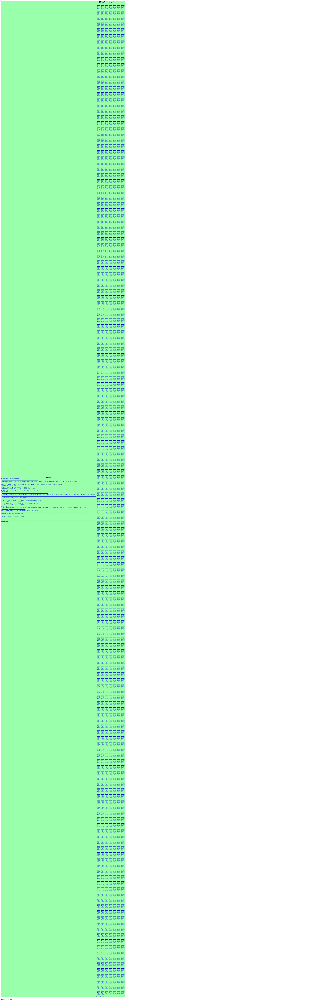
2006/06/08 (110, 35)
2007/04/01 (122, 86)
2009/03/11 (106, 209)
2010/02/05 (114, 266)
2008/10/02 (110, 181)
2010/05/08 (118, 281)
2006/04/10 (98, 25)
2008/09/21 (122, 179)
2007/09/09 (122, 113)
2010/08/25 (106, 301)
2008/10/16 (110, 183)
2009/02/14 (118, 204)
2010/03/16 (102, 273)
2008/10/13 (98, 183)
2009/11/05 (110, 250)
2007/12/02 (122, 128)
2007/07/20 (114, 105)
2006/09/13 (106, 52)
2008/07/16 (106, 168)
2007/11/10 (118, 124)
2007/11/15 (110, 125)
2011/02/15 (102, 331)
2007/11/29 (110, 128)
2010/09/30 (110, 307)
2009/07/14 (102, 231)
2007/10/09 (102, 119)
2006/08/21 (98, 48)
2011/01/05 (106, 324)
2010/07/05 (98, 292)
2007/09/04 (102, 113)
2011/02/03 (110, 328)
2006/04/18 (102, 26)
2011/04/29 (114, 343)
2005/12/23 (114, 6)
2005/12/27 (102, 7)
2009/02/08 (122, 203)
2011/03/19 (118, 336)
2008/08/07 (110, 171)
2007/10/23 (102, 122)
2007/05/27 (122, 95)
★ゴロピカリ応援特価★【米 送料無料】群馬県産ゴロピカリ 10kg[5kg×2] (16, 501)
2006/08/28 (98, 49)
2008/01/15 (102, 136)
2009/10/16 (114, 246)
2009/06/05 (114, 223)
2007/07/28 (118, 106)
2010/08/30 (98, 302)
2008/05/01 (110, 154)
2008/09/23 (102, 180)
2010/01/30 (118, 264)
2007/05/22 (102, 95)
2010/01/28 (110, 264)
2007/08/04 (118, 107)
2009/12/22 (102, 258)
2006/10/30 (98, 60)
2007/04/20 (114, 89)
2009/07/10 (114, 229)
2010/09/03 (114, 302)
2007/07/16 (98, 105)
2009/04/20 (98, 216)
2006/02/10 (114, 14)
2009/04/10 (114, 214)
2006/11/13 (98, 63)
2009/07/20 (98, 232)
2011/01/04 (102, 324)
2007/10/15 (98, 121)
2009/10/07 (106, 245)
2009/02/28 (118, 206)
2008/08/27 (106, 175)
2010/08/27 (114, 301)
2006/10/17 (102, 58)
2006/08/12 (118, 46)
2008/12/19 (114, 194)
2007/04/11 (106, 88)
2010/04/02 (114, 275)
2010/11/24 (106, 316)
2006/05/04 (110, 29)
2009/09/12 (118, 240)
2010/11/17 (106, 315)
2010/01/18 (98, 263)
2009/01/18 (122, 199)
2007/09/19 (106, 116)
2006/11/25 (118, 64)
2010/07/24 (118, 295)
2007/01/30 (102, 76)
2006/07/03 (98, 40)
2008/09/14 (122, 177)
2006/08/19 (118, 47)
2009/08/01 (118, 233)
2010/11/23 (102, 316)
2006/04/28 (114, 28)
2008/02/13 (106, 141)
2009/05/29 (114, 222)
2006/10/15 (122, 57)
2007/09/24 (98, 117)
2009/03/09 (98, 209)
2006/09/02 (118, 49)
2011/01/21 (114, 326)
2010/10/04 (98, 308)
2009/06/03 (106, 223)
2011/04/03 (122, 338)
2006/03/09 (110, 19)
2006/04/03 (98, 24)
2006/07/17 (98, 42)
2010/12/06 (98, 319)
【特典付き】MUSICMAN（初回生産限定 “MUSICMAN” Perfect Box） (14, 497)
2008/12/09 (102, 193)
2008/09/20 (118, 179)
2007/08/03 (114, 107)
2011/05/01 (122, 343)
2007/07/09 (98, 104)
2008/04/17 (110, 152)
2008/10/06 (98, 182)
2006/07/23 (122, 42)
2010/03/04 (110, 270)
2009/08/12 (106, 235)
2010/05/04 (102, 281)
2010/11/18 (110, 315)
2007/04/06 (114, 87)
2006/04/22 (118, 26)
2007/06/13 (106, 99)
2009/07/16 (110, 231)
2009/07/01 (106, 228)
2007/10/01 (98, 118)
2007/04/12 (110, 88)
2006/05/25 (110, 32)
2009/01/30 (114, 202)
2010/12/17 (114, 320)
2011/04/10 (122, 339)
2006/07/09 (122, 40)
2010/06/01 (102, 286)
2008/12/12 (114, 193)
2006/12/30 (118, 70)
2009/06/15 (98, 226)
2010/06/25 (114, 290)
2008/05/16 (114, 157)
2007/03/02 (114, 81)
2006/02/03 (114, 13)
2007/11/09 (114, 124)
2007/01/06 (118, 71)
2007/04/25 (106, 90)
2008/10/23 (110, 185)
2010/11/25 (110, 316)
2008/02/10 (122, 140)
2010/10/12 (102, 309)
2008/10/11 (118, 182)
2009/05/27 (106, 222)
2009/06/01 (98, 223)
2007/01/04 (110, 71)
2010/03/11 (110, 272)
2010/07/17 (118, 293)
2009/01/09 (114, 198)
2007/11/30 (114, 128)
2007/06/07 (110, 98)
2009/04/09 (110, 214)
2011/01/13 (110, 325)
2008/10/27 (98, 186)
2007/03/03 (118, 81)
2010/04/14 (106, 278)
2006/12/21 (110, 69)
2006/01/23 (98, 12)
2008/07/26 (118, 169)
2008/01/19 (118, 136)
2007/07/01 (122, 101)
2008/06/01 (122, 159)
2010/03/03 (106, 270)
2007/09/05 (106, 113)
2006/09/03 (122, 49)
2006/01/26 (110, 12)
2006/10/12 (110, 57)
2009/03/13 (114, 209)
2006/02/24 (114, 17)
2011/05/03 (102, 344)
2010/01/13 (106, 262)
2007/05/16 (106, 94)
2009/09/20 (122, 241)
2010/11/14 (122, 314)
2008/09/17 (106, 179)
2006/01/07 (118, 8)
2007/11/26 (98, 128)
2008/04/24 (110, 153)
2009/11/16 (98, 252)
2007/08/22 (106, 111)
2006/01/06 (114, 8)
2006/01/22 (122, 11)
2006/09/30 (118, 54)
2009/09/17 (110, 241)
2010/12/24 (114, 321)
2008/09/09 (102, 177)
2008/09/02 (102, 176)
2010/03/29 (98, 275)
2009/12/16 (106, 257)
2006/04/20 (110, 26)
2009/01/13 (102, 199)
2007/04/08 (122, 87)
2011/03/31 (110, 338)
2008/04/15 (102, 152)
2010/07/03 (118, 291)
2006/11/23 (110, 64)
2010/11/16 (102, 315)
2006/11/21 (102, 64)
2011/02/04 (114, 328)
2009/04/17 (114, 215)
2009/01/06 (102, 198)
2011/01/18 (102, 326)
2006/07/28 (114, 43)
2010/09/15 (106, 304)
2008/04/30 (106, 154)
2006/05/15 (98, 31)
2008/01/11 (114, 135)
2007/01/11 (110, 72)
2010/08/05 (110, 297)
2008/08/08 (114, 171)
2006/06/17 (118, 36)
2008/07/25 (114, 169)
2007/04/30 (98, 92)
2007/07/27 (114, 106)
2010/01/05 (102, 261)
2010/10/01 (114, 307)
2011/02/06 (122, 328)
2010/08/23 (98, 301)
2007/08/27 (98, 112)
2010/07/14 (106, 293)
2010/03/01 (98, 270)
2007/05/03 (110, 92)
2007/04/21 (118, 89)
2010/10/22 (114, 310)
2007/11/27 (102, 128)
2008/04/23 (106, 153)
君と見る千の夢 (5, 491)
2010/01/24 (122, 263)
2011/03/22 (102, 337)
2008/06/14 (118, 162)
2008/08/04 (98, 171)
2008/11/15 (118, 188)
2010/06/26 (118, 290)
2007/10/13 (118, 119)
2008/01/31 (110, 139)
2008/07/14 (98, 168)
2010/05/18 (102, 284)
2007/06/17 (122, 99)
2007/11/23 (114, 127)
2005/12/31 (118, 7)
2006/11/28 (102, 65)
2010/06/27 (122, 290)
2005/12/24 (118, 6)
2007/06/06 (106, 98)
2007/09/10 (98, 115)
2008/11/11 (102, 188)
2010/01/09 (118, 261)
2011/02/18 (114, 331)
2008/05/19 (98, 158)
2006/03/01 (106, 18)
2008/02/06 (106, 140)
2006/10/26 (110, 59)
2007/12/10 (98, 130)
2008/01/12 (118, 135)
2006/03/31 (114, 23)
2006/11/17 (114, 63)
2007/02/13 (102, 78)
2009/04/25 (118, 216)
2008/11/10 (98, 188)
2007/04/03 (102, 87)
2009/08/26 (106, 238)
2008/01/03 (110, 134)
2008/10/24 (114, 185)
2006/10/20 (114, 58)
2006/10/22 (122, 58)
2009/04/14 (102, 215)
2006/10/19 (110, 58)
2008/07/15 (102, 168)
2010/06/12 (118, 287)
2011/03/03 (110, 333)
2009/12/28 (98, 260)
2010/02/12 (114, 267)
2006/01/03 (102, 8)
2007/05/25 (114, 95)
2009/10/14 (106, 246)
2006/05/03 (106, 29)
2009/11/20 (114, 252)
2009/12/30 (106, 260)
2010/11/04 (110, 313)
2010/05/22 (118, 284)
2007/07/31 (102, 107)
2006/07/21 (114, 42)
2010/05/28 (114, 285)
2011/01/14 (114, 325)
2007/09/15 (118, 115)
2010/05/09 (122, 281)
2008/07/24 (110, 169)
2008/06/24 (102, 164)
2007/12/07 (114, 129)
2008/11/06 (110, 187)
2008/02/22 (114, 142)
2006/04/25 (102, 28)
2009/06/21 (122, 226)
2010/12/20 (98, 321)
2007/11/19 (98, 127)
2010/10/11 (98, 309)
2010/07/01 (110, 291)
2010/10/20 (106, 310)
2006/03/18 (118, 20)
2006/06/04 (122, 34)
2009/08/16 (122, 235)
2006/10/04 (106, 55)
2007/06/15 (114, 99)
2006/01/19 (110, 11)
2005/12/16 (114, 5)
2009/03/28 (118, 211)
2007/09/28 (114, 117)
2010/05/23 (122, 284)
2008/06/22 (122, 163)
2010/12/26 (122, 321)
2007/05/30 (106, 96)
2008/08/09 (118, 171)
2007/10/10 (106, 119)
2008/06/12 (110, 162)
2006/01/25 (106, 12)
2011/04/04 (98, 339)
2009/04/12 (122, 214)
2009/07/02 (110, 228)
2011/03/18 (114, 336)
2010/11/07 (122, 313)
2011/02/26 (118, 332)
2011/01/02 (122, 322)
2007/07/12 (110, 104)
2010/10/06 (106, 308)
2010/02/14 (122, 267)
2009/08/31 (98, 239)
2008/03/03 (98, 145)
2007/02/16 (114, 78)
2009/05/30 (118, 222)
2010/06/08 (102, 287)
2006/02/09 (110, 14)
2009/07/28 (102, 233)
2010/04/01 (110, 275)
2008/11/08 (118, 187)
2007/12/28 (114, 133)
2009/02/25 (106, 206)
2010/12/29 (106, 322)
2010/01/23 (118, 263)
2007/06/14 (110, 99)
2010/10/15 (114, 309)
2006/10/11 (106, 57)
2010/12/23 (110, 321)
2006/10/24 (102, 59)
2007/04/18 (106, 89)
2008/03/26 (106, 148)
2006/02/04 (118, 13)
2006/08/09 (106, 46)
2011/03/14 (98, 336)
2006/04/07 (114, 24)
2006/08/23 (106, 48)
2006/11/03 (114, 60)
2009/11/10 (102, 251)
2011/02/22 (102, 332)
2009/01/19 (98, 200)
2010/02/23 (102, 269)
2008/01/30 (106, 139)
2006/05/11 (110, 30)
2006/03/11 (118, 19)
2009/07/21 (102, 232)
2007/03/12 (98, 83)
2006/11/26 (122, 64)
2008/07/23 (106, 169)
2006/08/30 (106, 49)
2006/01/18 (106, 11)
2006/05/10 (106, 30)
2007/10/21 (122, 121)
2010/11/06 (118, 313)
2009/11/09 (98, 251)
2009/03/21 (118, 210)
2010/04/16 (114, 278)
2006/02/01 (106, 13)
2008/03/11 (102, 146)
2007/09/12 (106, 115)
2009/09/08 (102, 240)
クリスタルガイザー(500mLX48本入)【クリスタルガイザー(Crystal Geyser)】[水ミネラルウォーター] (20, 510)
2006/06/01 (110, 34)
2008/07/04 (114, 165)
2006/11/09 (110, 61)
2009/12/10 (110, 256)
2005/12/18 (122, 5)
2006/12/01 (114, 65)
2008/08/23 (118, 174)
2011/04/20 (106, 342)
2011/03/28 (98, 338)
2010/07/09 (114, 292)
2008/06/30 (98, 165)
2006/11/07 (102, 61)
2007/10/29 (98, 123)
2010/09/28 (102, 307)
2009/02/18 (106, 205)
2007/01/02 (102, 71)
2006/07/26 (106, 43)
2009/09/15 (102, 241)
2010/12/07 (102, 319)
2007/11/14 (106, 125)
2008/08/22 (114, 174)
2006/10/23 (98, 59)
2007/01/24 (106, 75)
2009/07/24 (114, 232)
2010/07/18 (122, 293)
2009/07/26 (122, 232)
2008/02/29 (114, 144)
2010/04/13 (102, 278)
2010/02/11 (110, 267)
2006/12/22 (114, 69)
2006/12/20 (106, 69)
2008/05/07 (106, 156)
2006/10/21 (118, 58)
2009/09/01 (102, 239)
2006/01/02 (98, 8)
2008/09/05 (114, 176)
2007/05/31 (110, 96)
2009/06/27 (118, 227)
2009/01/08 (110, 198)
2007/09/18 (102, 116)
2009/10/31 (118, 249)
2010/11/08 (98, 314)
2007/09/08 (118, 113)
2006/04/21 (114, 26)
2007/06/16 (118, 99)
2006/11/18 (118, 63)
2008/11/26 (106, 191)
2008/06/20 (114, 163)
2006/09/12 (102, 52)
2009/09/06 (122, 239)
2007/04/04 (106, 87)
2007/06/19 (102, 100)
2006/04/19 (106, 26)
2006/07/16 (122, 41)
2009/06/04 (110, 223)
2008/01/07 (98, 135)
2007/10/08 (98, 119)
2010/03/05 (114, 270)
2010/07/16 (114, 293)
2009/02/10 (102, 204)
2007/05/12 (118, 93)
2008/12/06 (118, 192)
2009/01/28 (106, 202)
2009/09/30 (106, 244)
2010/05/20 (110, 284)
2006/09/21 (110, 53)
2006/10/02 (98, 55)
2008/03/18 (102, 147)
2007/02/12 (98, 78)
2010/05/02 (122, 280)
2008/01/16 (106, 136)
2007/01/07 (122, 71)
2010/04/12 (98, 278)
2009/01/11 (122, 198)
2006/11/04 (118, 60)
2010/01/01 (114, 260)
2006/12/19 (102, 69)
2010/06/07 (98, 287)
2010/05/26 (106, 285)
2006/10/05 (110, 55)
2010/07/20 (102, 295)
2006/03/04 (118, 18)
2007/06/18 (98, 100)
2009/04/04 (118, 212)
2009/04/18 (118, 215)
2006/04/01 (118, 23)
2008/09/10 (106, 177)
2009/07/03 (114, 228)
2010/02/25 (110, 269)
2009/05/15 (114, 220)
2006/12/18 (98, 69)
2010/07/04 (122, 291)
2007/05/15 (102, 94)
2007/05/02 (106, 92)
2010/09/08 (106, 303)
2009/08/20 (110, 237)
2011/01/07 (114, 324)
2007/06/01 (114, 96)
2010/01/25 (98, 264)
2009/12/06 (122, 255)
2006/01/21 (118, 11)
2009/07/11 (118, 229)
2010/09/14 (102, 304)
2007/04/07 (118, 87)
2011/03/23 (106, 337)
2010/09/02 (110, 302)
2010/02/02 (102, 266)
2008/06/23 (98, 164)
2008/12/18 (110, 194)
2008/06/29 (122, 164)
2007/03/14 (106, 83)
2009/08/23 (122, 237)
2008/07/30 (106, 170)
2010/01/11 (98, 262)
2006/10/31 (102, 60)
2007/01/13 (118, 72)
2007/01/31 (106, 76)
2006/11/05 (122, 60)
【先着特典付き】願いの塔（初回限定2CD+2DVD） (11, 478)
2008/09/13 (118, 177)
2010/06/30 (106, 291)
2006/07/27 (110, 43)
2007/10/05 (114, 118)
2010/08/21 (118, 299)
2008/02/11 (98, 141)
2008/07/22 (102, 169)
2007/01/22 (98, 75)
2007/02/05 (98, 77)
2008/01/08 (102, 135)
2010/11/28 (122, 316)
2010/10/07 (110, 308)
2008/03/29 (118, 148)
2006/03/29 (106, 23)
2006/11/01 (106, 60)
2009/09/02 (106, 239)
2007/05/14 (98, 94)
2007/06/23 (118, 100)
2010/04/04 (122, 275)
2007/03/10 (118, 82)
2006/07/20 (110, 42)
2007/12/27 (110, 133)
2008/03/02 (122, 144)
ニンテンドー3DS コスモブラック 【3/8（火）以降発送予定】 (13, 504)
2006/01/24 (102, 12)
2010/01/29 (114, 264)
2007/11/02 (114, 123)
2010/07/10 (118, 292)
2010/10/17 (122, 309)
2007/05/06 (122, 92)
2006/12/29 (114, 70)
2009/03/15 (122, 209)
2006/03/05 (122, 18)
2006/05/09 (102, 30)
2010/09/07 (102, 303)
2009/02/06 (114, 203)
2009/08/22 (118, 237)
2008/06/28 (118, 164)
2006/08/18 (114, 47)
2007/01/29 (98, 76)
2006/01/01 (122, 7)
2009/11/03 (102, 250)
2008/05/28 (106, 159)
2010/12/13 (98, 320)
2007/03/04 (122, 81)
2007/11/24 (118, 127)
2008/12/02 (102, 192)
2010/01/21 (110, 263)
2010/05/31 (98, 286)
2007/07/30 (98, 107)
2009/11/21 (118, 252)
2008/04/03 (110, 150)
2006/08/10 (110, 46)
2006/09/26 (102, 54)
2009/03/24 (102, 211)
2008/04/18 (114, 152)
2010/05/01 (118, 280)
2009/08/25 (102, 238)
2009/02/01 (122, 202)
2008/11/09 (122, 187)
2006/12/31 (122, 70)
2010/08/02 (98, 297)
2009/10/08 (110, 245)
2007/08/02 (110, 107)
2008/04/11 (114, 151)
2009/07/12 (122, 229)
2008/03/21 (114, 147)
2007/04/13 (114, 88)
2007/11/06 (102, 124)
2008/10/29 (106, 186)
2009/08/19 (106, 237)
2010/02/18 (110, 268)
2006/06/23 (114, 37)
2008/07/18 (114, 168)
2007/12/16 (122, 130)
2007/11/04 (122, 123)
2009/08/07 (114, 234)
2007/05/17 (110, 94)
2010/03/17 (106, 273)
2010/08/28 (118, 301)
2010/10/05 (102, 308)
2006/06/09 (114, 35)
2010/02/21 (122, 268)
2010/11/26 (114, 316)
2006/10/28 (118, 59)
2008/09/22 (98, 180)
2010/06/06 (122, 286)
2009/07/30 (110, 233)
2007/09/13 (110, 115)
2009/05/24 (122, 221)
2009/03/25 (106, 211)
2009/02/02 (98, 203)
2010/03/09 (102, 272)
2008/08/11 (98, 173)
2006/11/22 (106, 64)
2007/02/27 (102, 81)
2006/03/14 (102, 20)
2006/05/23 (102, 32)
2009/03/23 (98, 211)
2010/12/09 (110, 319)
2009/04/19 (122, 215)
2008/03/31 (98, 150)
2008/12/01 (98, 192)
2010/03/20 (118, 273)
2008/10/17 (114, 183)
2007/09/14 (114, 115)
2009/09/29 (102, 244)
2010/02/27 (118, 269)
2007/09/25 (102, 117)
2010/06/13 (122, 287)
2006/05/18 (110, 31)
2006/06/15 (110, 36)
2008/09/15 (98, 179)
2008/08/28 (110, 175)
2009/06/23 (102, 227)
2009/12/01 (102, 255)
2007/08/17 (114, 110)
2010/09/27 (98, 307)
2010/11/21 (122, 315)
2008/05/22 (110, 158)
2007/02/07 (106, 77)
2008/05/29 (110, 159)
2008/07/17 (110, 168)
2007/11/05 (98, 124)
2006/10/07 (118, 55)
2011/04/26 (102, 343)
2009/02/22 (122, 205)
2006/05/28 (122, 32)
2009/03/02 (98, 208)
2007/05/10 (110, 93)
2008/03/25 (102, 148)
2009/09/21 (98, 243)
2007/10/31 (106, 123)
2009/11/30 (98, 255)
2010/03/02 (102, 270)
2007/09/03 (98, 113)
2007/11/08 (110, 124)
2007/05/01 (102, 92)
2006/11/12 (122, 61)
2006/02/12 (122, 14)
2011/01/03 (98, 324)
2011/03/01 (102, 333)
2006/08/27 (122, 48)
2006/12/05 (102, 66)
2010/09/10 (114, 303)
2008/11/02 (122, 186)
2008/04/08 (102, 151)
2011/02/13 (122, 330)
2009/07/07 (102, 229)
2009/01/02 (114, 197)
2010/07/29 (110, 296)
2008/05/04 (122, 154)
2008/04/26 (118, 153)
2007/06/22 (114, 100)
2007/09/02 (122, 112)
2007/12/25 (102, 133)
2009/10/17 (118, 246)
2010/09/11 (118, 303)
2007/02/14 (106, 78)
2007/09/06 (110, 113)
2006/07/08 (118, 40)
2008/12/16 (102, 194)
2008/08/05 (102, 171)
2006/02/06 (98, 14)
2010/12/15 (106, 320)
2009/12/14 (98, 257)
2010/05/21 (114, 284)
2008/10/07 (102, 182)
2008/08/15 (114, 173)
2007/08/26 (122, 111)
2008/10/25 (118, 185)
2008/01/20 (122, 136)
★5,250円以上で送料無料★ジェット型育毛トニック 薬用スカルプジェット (15, 516)
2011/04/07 (110, 339)
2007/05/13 (122, 93)
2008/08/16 (118, 173)
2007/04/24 (102, 90)
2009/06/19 (114, 226)
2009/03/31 (102, 212)
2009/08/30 (122, 238)
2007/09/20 (110, 116)
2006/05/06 (118, 29)
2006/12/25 (98, 70)
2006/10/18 (106, 58)
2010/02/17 (106, 268)
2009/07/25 (118, 232)
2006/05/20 (118, 31)
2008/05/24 (118, 158)
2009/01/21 (106, 200)
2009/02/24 (102, 206)
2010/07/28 (106, 296)
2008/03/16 (122, 146)
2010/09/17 (114, 304)
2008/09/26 (114, 180)
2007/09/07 (114, 113)
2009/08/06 (110, 234)
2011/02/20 (122, 331)
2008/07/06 (122, 165)
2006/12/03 (122, 65)
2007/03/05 (98, 82)
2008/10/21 (102, 185)
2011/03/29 (102, 338)
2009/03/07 (118, 208)
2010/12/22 (106, 321)
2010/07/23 (114, 295)
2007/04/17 (102, 89)
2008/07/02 (106, 165)
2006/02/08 (106, 14)
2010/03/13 (118, 272)
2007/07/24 (102, 106)
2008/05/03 (118, 154)
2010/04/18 (122, 278)
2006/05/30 (102, 34)
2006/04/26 (106, 28)
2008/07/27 (122, 169)
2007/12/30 (122, 133)
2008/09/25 (110, 180)
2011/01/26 (106, 327)
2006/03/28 (102, 23)
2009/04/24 (114, 216)
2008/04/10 (110, 151)
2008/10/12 (122, 182)
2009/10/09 (114, 245)
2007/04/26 (110, 90)
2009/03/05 (110, 208)
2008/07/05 (118, 165)
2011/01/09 (122, 324)
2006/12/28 (110, 70)
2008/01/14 (98, 136)
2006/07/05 (106, 40)
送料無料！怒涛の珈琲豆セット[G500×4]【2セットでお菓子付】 (13, 482)
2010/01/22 (114, 263)
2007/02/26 (98, 81)
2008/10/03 (114, 181)
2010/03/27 (118, 274)
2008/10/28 (102, 186)
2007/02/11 (122, 77)
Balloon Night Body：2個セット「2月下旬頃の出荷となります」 (13, 509)
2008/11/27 (110, 191)
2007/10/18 (110, 121)
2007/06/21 (110, 100)
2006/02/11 (118, 14)
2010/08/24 (102, 301)
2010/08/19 (110, 299)
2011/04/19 (102, 342)
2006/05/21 (122, 31)
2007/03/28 (106, 86)
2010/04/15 (110, 278)
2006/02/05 (122, 13)
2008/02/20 (106, 142)
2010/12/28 (102, 322)
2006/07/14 (114, 41)
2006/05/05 (114, 29)
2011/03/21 (98, 337)
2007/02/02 (114, 76)
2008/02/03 (122, 139)
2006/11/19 (122, 63)
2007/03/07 (106, 82)
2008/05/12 (98, 157)
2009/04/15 (106, 215)
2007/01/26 (114, 75)
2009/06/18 (110, 226)
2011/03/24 (110, 337)
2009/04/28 (102, 217)
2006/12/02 (118, 65)
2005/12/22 (110, 6)
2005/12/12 (98, 5)
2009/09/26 (118, 243)
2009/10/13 (102, 246)
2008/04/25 (114, 153)
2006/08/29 (102, 49)
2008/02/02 (118, 139)
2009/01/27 (102, 202)
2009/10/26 (98, 249)
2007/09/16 (122, 115)
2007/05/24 (110, 95)
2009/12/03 (110, 255)
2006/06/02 (114, 34)
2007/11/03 (118, 123)
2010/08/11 (106, 298)
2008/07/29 (102, 170)
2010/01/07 (110, 261)
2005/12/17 (118, 5)
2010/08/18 (106, 299)
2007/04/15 (122, 88)
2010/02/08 (98, 267)
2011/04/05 (102, 339)
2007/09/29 (118, 117)
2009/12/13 (122, 256)
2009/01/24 (118, 200)
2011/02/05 (118, 328)
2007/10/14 (122, 119)
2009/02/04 (106, 203)
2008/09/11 (110, 177)
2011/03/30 (106, 338)
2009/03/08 (122, 208)
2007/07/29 (122, 106)
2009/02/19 (110, 205)
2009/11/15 (122, 251)
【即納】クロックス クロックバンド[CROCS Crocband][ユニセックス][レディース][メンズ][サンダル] (20, 490)
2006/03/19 (122, 20)
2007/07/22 (122, 105)
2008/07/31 (110, 170)
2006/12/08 (114, 66)
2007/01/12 (114, 72)
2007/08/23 (110, 111)
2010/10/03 (122, 307)
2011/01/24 (98, 327)
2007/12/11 (102, 130)
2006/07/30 (122, 43)
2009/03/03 (102, 208)
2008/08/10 (122, 171)
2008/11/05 (106, 187)
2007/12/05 (106, 129)
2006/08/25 (114, 48)
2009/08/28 (114, 238)
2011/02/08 (102, 330)
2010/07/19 (98, 295)
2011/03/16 (106, 336)
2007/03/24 (118, 84)
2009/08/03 (98, 234)
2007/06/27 (106, 101)
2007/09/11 (102, 115)
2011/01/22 (118, 326)
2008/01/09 (106, 135)
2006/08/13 (122, 46)
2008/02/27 (106, 144)
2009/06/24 (106, 227)
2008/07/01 (102, 165)
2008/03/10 (98, 146)
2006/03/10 (114, 19)
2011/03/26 (118, 337)
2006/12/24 (122, 69)
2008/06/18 (106, 163)
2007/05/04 (114, 92)
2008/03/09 (122, 145)
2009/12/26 (118, 258)
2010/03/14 (122, 272)
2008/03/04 (102, 145)
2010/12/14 (102, 320)
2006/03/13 (98, 20)
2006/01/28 (118, 12)
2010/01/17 (122, 262)
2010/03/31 (106, 275)
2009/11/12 (110, 251)
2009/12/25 (114, 258)
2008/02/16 (118, 141)
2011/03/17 (110, 336)
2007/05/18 (114, 94)
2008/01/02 (106, 134)
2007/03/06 (102, 82)
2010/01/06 (106, 261)
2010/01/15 (114, 262)
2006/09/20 (106, 53)
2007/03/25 (122, 84)
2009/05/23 (118, 221)
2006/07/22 (118, 42)
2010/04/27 (102, 280)
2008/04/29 (102, 154)
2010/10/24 (122, 310)
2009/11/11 (106, 251)
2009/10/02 (114, 244)
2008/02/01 (114, 139)
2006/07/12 (106, 41)
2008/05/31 (118, 159)
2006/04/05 (106, 24)
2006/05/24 (106, 32)
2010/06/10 (110, 287)
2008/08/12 (102, 173)
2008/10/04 (118, 181)
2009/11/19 (110, 252)
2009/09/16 (106, 241)
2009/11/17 (102, 252)
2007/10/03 (106, 118)
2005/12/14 (106, 5)
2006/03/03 (114, 18)
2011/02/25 (114, 332)
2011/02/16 (106, 331)
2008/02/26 (102, 144)
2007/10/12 (114, 119)
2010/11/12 (114, 314)
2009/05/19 (102, 221)
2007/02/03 (118, 76)
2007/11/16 (114, 125)
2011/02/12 (118, 330)
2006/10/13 (114, 57)
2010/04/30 (114, 280)
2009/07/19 (122, 231)
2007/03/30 (114, 86)
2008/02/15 (114, 141)
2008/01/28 (98, 139)
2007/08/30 (110, 112)
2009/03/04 (106, 208)
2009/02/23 (98, 206)
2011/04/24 (122, 342)
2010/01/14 (110, 262)
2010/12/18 (118, 320)
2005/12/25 (122, 6)
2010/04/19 (98, 279)
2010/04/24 (118, 279)
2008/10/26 (122, 185)
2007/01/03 (106, 71)
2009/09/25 (114, 243)
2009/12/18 (114, 257)
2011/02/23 (106, 332)
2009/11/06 (114, 250)
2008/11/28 (114, 191)
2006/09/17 (122, 52)
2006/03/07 (102, 19)
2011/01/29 (118, 327)
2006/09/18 (98, 53)
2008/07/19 (118, 168)
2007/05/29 (102, 96)
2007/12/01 (118, 128)
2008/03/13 (110, 146)
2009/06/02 (102, 223)
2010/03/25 (110, 274)
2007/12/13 (110, 130)
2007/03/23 (114, 84)
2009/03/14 (118, 209)
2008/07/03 (110, 165)
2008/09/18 (110, 179)
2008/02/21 (110, 142)
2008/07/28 (98, 170)
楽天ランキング (48, 477)
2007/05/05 (118, 92)
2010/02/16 (102, 268)
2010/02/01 (98, 266)
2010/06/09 (106, 287)
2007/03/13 (102, 83)
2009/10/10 (118, 245)
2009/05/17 (122, 220)
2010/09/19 (122, 304)
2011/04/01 (114, 338)
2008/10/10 (114, 182)
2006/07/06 (110, 40)
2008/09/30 (102, 181)
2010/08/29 (122, 301)
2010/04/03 (118, 275)
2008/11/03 (98, 187)
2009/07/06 (98, 229)
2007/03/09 (114, 82)
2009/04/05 (122, 212)
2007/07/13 (114, 104)
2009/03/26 (110, 211)
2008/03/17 (98, 147)
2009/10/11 (122, 245)
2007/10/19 (114, 121)
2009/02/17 (102, 205)
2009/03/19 (110, 210)
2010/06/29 (102, 291)
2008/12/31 (106, 197)
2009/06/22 (98, 227)
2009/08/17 (98, 237)
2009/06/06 (118, 223)
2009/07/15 (106, 231)
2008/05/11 (122, 156)
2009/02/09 (98, 204)
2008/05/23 (114, 158)
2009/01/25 (122, 200)
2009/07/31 (114, 233)
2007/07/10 (102, 104)
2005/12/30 (114, 7)
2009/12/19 (118, 257)
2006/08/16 (106, 47)
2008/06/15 (122, 162)
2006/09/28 (110, 54)
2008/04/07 (98, 151)
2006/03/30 (110, 23)
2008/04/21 (98, 153)
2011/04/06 (106, 339)
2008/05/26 (98, 159)
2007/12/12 (106, 130)
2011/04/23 (118, 342)
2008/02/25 (98, 144)
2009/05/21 (110, 221)
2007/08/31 (114, 112)
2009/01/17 (118, 199)
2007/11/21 (106, 127)
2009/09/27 (122, 243)
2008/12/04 (110, 192)
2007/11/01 (110, 123)
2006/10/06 (114, 55)
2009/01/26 (98, 202)
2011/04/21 (110, 342)
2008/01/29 (102, 139)
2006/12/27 (106, 70)
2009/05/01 (114, 217)
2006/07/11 (102, 41)
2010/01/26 (102, 264)
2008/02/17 (122, 141)
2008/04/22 (102, 153)
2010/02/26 (114, 269)
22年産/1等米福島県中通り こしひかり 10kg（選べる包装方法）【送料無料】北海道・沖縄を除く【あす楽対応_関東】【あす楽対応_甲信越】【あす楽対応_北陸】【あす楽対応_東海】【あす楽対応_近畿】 (40, 481)
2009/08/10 (98, 235)
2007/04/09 (98, 88)
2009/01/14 (106, 199)
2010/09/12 (122, 303)
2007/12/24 (98, 133)
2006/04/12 (106, 25)
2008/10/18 (118, 183)
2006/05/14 (122, 30)
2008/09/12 (114, 177)
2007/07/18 (106, 105)
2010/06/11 (114, 287)
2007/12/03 (98, 129)
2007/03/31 (118, 86)
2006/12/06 (106, 66)
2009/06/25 (110, 227)
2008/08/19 (102, 174)
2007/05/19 (118, 94)
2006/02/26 (122, 17)
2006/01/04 (106, 8)
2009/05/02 (118, 217)
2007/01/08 (98, 72)
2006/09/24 (122, 53)
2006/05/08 (98, 30)
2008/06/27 (114, 164)
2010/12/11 (118, 319)
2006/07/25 (102, 43)
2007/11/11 (122, 124)
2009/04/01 (106, 212)
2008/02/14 (110, 141)
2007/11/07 (106, 124)
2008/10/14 (102, 183)
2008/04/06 (122, 150)
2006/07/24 (98, 43)
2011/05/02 (98, 344)
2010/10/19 (102, 310)
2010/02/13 (118, 267)
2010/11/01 (98, 313)
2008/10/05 (122, 181)
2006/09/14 (110, 52)
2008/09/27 (118, 180)
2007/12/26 (106, 133)
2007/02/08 (110, 77)
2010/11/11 (110, 314)
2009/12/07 (98, 256)
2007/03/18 (122, 83)
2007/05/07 (98, 93)
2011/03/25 (114, 337)
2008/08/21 (110, 174)
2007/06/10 (122, 98)
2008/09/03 (106, 176)
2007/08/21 (102, 111)
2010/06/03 (110, 286)
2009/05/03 (122, 217)
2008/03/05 (106, 145)
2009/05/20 (106, 221)
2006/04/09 (122, 24)
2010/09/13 (98, 304)
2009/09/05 (118, 239)
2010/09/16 (110, 304)
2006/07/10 (98, 41)
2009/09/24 (110, 243)
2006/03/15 (106, 20)
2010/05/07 (114, 281)
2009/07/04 (118, 228)
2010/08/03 (102, 297)
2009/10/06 (102, 245)
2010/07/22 (110, 295)
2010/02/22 (98, 269)
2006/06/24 (118, 37)
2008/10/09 (110, 182)
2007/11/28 (106, 128)
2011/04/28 (110, 343)
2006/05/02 (102, 29)
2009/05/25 (98, 222)
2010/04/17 (118, 278)
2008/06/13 (114, 162)
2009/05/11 (98, 220)
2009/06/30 (102, 228)
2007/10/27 (118, 122)
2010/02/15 (98, 268)
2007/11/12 (98, 125)
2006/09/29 (114, 54)
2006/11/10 (114, 61)
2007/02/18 (122, 78)
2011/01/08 (118, 324)
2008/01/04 (114, 134)
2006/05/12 (114, 30)
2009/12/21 (98, 258)
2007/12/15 (118, 130)
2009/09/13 (122, 240)
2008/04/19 (118, 152)
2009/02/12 (110, 204)
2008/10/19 (122, 183)
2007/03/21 (106, 84)
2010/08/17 (102, 299)
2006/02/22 (106, 17)
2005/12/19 (98, 6)
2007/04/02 (98, 87)
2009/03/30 (98, 212)
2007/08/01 (106, 107)
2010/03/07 (122, 270)
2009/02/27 (114, 206)
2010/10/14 (110, 309)
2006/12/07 (110, 66)
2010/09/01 (106, 302)
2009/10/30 (114, 249)
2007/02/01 (110, 76)
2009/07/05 (122, 228)
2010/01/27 (106, 264)
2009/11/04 (106, 250)
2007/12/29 (118, 133)
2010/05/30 (122, 285)
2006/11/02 (110, 60)
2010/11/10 (106, 314)
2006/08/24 (110, 48)
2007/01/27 (118, 75)
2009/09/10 (110, 240)
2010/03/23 (102, 274)
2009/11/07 (118, 250)
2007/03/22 (110, 84)
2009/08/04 (102, 234)
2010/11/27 (118, 316)
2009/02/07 (118, 203)
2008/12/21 (122, 194)
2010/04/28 (106, 280)
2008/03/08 (118, 145)
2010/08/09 (98, 298)
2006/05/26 (114, 32)
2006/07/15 (118, 41)
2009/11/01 (122, 249)
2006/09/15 (114, 52)
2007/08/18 (118, 110)
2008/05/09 (114, 156)
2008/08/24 (122, 174)
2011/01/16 (122, 325)
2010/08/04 (106, 297)
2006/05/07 (122, 29)
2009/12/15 (102, 257)
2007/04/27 (114, 90)
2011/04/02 (118, 338)
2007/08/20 (98, 111)
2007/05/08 (102, 93)
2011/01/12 (106, 325)
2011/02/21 (98, 332)
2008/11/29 (118, 191)
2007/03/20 (102, 84)
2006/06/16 (114, 36)
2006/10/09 (98, 57)
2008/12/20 (118, 194)
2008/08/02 (118, 170)
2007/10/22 (98, 122)
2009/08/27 (110, 238)
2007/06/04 (98, 98)
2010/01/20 (106, 263)
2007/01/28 (122, 75)
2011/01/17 (98, 326)
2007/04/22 (122, 89)
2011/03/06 (122, 333)
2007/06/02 (118, 96)
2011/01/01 (118, 322)
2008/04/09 (106, 151)
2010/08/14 (118, 298)
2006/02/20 (98, 17)
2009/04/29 (106, 217)
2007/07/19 (110, 105)
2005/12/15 (110, 5)
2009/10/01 (110, 244)
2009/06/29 (98, 228)
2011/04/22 (114, 342)
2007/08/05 (122, 107)
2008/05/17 (118, 157)
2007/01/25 (110, 75)
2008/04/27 (122, 153)
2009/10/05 (98, 245)
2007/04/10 (102, 88)
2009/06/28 (122, 227)
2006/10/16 (98, 58)
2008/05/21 (106, 158)
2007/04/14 (118, 88)
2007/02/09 (114, 77)
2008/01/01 (102, 134)
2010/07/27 (102, 296)
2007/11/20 (102, 127)
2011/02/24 (110, 332)
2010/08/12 (110, 298)
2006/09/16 (118, 52)
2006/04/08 (118, 24)
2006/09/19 (102, 53)
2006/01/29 (122, 12)
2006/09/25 (98, 54)
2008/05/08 (110, 156)
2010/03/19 (114, 273)
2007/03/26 (98, 86)
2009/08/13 (110, 235)
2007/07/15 (122, 104)
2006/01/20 (114, 11)
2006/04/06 (110, 24)
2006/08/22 (102, 48)
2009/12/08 (102, 256)
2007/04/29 (122, 90)
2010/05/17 (98, 284)
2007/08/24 (114, 111)
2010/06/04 (114, 286)
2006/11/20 (98, 64)
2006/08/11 (114, 46)
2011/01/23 (122, 326)
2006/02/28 (102, 18)
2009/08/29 (118, 238)
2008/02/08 (114, 140)
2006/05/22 (98, 32)
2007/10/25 (110, 122)
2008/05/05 (98, 156)
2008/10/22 (106, 185)
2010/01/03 (122, 260)
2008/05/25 (122, 158)
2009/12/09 (106, 256)
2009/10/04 (122, 244)
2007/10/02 (102, 118)
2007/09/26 (106, 117)
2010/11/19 (114, 315)
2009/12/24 (110, 258)
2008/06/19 (110, 163)
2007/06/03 (122, 96)
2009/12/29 (102, 260)
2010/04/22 (110, 279)
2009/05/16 (118, 220)
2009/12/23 (106, 258)
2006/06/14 (106, 36)
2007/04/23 (98, 90)
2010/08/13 (114, 298)
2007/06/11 (98, 99)
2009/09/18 (114, 241)
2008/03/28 (114, 148)
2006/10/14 (118, 57)
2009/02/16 (98, 205)
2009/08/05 (106, 234)
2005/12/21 (106, 6)
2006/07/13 (110, 41)
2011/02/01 (102, 328)
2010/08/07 (118, 297)
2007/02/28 (106, 81)
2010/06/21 (98, 290)
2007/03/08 (110, 82)
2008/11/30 (122, 191)
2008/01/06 (122, 134)
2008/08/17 (122, 173)
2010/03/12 (114, 272)
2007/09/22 (118, 116)
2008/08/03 (122, 170)
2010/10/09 (118, 308)
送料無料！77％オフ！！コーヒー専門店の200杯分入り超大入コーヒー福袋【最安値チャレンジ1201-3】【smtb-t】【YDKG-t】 (25, 493)
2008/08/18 (98, 174)
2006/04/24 (98, 28)
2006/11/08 (106, 61)
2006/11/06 (98, 61)
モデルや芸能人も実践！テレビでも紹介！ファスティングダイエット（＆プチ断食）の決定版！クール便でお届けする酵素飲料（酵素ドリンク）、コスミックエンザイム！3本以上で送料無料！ (37, 514)
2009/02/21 (118, 205)
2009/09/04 (114, 239)
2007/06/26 (102, 101)
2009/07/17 (114, 231)
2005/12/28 (106, 7)
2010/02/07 (122, 266)
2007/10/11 (110, 119)
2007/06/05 (102, 98)
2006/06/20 (102, 37)
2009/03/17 (102, 210)
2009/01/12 (98, 199)
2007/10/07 (122, 118)
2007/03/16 (114, 83)
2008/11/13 (110, 188)
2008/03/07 (114, 145)
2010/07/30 (114, 296)
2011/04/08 (114, 339)
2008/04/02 (106, 150)
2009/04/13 (98, 215)
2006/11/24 (114, 64)
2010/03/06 (118, 270)
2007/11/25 (122, 127)
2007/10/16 (102, 121)
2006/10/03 (102, 55)
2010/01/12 (102, 262)
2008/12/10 (106, 193)
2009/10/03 (118, 244)
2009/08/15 (118, 235)
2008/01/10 (110, 135)
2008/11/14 (114, 188)
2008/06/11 (106, 162)
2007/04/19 (110, 89)
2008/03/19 (106, 147)
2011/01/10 (98, 325)
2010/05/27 (110, 285)
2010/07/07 (106, 292)
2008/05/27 (102, 159)
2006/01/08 (122, 8)
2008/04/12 (118, 151)
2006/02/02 (110, 13)
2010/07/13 (102, 293)
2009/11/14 (118, 251)
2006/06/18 (122, 36)
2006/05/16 (102, 31)
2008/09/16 (102, 179)
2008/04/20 (122, 152)
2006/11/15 (106, 63)
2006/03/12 (122, 19)
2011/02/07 (98, 330)
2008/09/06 (118, 176)
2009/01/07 (106, 198)
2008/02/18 (98, 142)
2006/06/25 (122, 37)
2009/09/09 (106, 240)
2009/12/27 (122, 258)
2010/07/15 (110, 293)
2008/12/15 (98, 194)
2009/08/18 (102, 237)
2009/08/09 (122, 234)
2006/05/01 (98, 29)
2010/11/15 (98, 315)
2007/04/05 (110, 87)
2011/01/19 (106, 326)
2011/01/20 (110, 326)
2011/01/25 (102, 327)
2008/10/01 (106, 181)
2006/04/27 (110, 28)
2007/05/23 (106, 95)
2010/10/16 (118, 309)
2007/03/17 (118, 83)
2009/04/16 (110, 215)
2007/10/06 (118, 118)
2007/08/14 (102, 110)
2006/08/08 (102, 46)
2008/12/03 (106, 192)
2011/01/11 (102, 325)
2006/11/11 (118, 61)
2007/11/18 (122, 125)
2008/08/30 (118, 175)
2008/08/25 (98, 175)
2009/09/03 (110, 239)
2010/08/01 (122, 296)
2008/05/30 (114, 159)
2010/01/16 (118, 262)
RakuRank (6, 521)
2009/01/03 (118, 197)
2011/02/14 (98, 331)
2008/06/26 (110, 164)
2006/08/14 (98, 47)
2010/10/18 (98, 310)
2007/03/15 (110, 83)
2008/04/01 (102, 150)
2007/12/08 (118, 129)
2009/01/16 (114, 199)
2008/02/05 (102, 140)
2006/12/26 (102, 70)
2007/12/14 (114, 130)
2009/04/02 (110, 212)
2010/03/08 (98, 272)
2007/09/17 (98, 116)
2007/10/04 (110, 118)
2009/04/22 (106, 216)
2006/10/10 (102, 57)
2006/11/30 (110, 65)
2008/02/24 (122, 142)
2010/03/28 (122, 274)
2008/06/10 (102, 162)
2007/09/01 (118, 112)
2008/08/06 (106, 171)
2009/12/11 (114, 256)
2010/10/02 (118, 307)
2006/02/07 (102, 14)
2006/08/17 (110, 47)
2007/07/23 (98, 106)
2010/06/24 (110, 290)
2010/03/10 (106, 272)
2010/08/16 (98, 299)
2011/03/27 (122, 337)
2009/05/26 (102, 222)
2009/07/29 (106, 233)
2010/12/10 (114, 319)
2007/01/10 (106, 72)
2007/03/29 (110, 86)
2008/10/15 (106, 183)
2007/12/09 (122, 129)
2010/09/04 (118, 302)
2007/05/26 (118, 95)
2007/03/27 (102, 86)
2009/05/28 (110, 222)
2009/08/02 (122, 233)
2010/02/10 (106, 267)
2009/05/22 (114, 221)
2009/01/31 (118, 202)
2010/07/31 (118, 296)
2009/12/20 (122, 257)
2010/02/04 (110, 266)
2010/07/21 (106, 295)
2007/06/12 (102, 99)
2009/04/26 (122, 216)
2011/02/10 (110, 330)
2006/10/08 (122, 55)
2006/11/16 (110, 63)
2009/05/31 (122, 222)
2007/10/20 (118, 121)
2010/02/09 (102, 267)
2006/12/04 (98, 66)
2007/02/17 (118, 78)
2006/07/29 (118, 43)
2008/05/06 (102, 156)
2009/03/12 (110, 209)
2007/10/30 (102, 123)
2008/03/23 (122, 147)
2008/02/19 (102, 142)
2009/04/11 (118, 214)
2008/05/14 (106, 157)
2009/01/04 (122, 197)
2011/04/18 (98, 342)
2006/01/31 (102, 13)
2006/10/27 (114, 59)
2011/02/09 (106, 330)
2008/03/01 (118, 144)
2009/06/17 (106, 226)
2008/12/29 (98, 197)
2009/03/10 (102, 209)
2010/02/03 (106, 266)
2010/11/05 (114, 313)
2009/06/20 (118, 226)
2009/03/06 (114, 208)
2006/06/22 (110, 37)
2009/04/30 (110, 217)
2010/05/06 (110, 281)
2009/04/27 (98, 217)
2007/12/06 (110, 129)
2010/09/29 (106, 307)
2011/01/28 (114, 327)
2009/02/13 (114, 204)
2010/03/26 (114, 274)
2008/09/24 (106, 180)
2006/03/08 (106, 19)
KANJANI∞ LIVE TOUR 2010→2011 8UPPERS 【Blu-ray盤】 (13, 513)
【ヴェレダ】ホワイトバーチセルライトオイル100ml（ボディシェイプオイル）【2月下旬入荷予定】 (20, 503)
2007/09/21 (114, 116)
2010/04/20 (102, 279)
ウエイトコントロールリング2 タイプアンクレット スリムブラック (14, 517)
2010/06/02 (106, 286)
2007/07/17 (102, 105)
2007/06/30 (118, 101)
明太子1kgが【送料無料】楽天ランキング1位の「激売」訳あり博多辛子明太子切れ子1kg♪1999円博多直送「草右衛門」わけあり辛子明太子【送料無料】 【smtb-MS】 (32, 484)
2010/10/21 (110, 310)
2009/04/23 (110, 216)
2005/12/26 (98, 7)
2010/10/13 (106, 309)
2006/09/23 (118, 53)
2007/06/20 (106, 100)
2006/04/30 (122, 28)
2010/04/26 (98, 280)
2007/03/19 (98, 84)
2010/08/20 (114, 299)
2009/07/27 (98, 233)
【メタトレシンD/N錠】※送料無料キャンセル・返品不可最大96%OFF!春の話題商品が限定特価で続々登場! (21, 500)
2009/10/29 (110, 249)
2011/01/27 (110, 327)
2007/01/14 (122, 72)
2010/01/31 (122, 264)
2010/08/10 (102, 298)
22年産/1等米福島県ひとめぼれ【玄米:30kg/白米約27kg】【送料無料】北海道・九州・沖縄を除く (19, 488)
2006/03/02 (110, 18)
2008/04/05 (118, 150)
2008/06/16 (98, 163)
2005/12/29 (110, 7)
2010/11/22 (98, 316)
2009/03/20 (114, 210)
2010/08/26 (110, 301)
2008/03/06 (110, 145)
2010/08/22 (122, 299)
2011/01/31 (98, 328)
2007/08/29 (106, 112)
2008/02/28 (110, 144)
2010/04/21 (106, 279)
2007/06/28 (110, 101)
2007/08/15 (106, 110)
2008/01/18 (114, 136)
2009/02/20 (114, 205)
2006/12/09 (118, 66)
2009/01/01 (110, 197)
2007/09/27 (110, 117)
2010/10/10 (122, 308)
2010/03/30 (102, 275)
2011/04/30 (118, 343)
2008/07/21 (98, 169)
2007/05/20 (122, 94)
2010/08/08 (122, 297)
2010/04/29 (110, 280)
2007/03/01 (110, 81)
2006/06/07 (106, 35)
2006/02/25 (118, 17)
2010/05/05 (106, 281)
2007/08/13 (98, 110)
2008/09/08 (98, 177)
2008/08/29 (114, 175)
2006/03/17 (114, 20)
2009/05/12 (102, 220)
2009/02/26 (110, 206)
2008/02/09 (118, 140)
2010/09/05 (122, 302)
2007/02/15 (110, 78)
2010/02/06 (118, 266)
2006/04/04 (102, 24)
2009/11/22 (122, 252)
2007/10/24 (106, 122)
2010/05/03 (98, 281)
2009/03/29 (122, 211)
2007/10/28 (122, 122)
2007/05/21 (98, 95)
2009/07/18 (118, 231)
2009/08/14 (114, 235)
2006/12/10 (122, 66)
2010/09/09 (110, 303)
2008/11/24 (98, 191)
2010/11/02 (102, 313)
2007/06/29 (114, 101)
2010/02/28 (122, 269)
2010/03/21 (122, 273)
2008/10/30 (110, 186)
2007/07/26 (110, 106)
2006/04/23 (122, 26)
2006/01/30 (98, 13)
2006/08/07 (98, 46)
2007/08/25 (118, 111)
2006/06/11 (122, 35)
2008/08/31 (122, 175)
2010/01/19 (102, 263)
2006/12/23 (118, 69)
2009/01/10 (118, 198)
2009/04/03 (114, 212)
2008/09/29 (98, 181)
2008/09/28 (122, 180)
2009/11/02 (98, 250)
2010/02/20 (118, 268)
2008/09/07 (122, 176)
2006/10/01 (122, 54)
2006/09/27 (106, 54)
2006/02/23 (110, 17)
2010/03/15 (98, 273)
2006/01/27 (114, 12)
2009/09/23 (106, 243)
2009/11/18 (106, 252)
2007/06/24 (122, 100)
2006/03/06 (98, 19)
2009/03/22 (122, 210)
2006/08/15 (102, 47)
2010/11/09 (102, 314)
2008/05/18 (122, 157)
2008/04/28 (98, 154)
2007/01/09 (102, 72)
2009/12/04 (114, 255)
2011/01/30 (122, 327)
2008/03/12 (106, 146)
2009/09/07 (98, 240)
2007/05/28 (98, 96)
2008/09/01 (98, 176)
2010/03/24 (106, 274)
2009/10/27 (102, 249)
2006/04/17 (98, 26)
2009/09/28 (98, 244)
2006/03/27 (98, 23)
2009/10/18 (122, 246)
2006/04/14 (114, 25)
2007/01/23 (102, 75)
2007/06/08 (114, 98)
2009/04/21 (102, 216)
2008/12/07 (122, 192)
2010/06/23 (106, 290)
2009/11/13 (114, 251)
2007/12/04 (102, 129)
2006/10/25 (106, 59)
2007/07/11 (106, 104)
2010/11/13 (118, 314)
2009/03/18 (106, 210)
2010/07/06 (102, 292)
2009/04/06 (98, 214)
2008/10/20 (98, 185)
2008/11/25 (102, 191)
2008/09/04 (110, 176)
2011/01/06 (110, 324)
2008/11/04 (102, 187)
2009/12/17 (110, 257)
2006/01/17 (102, 11)
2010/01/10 (122, 261)
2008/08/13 (106, 173)
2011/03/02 (106, 333)
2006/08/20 (122, 47)
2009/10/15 (110, 246)
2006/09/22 (114, 53)
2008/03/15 (118, 146)
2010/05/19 (106, 284)
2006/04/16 (122, 25)
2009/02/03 (102, 203)
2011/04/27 (106, 343)
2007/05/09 (106, 93)
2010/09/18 (118, 304)
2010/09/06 (98, 303)
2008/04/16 (106, 152)
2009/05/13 (106, 220)
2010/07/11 (122, 292)
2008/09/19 (114, 179)
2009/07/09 (110, 229)
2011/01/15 (118, 325)
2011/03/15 (102, 336)
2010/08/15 (122, 298)
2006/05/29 (98, 34)
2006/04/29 (118, 28)
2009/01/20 (102, 200)
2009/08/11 (102, 235)
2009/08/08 (118, 234)
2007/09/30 (122, 117)
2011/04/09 (118, 339)
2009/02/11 (106, 204)
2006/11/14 (102, 63)
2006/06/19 (98, 37)
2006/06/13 (102, 36)
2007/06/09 (118, 98)
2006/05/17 (106, 31)
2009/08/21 (114, 237)
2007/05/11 (114, 93)
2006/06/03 (118, 34)
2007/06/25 (98, 101)
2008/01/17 (110, 136)
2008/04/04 (114, 150)
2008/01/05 (118, 134)
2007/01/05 (114, 71)
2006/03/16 (110, 20)
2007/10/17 (106, 121)
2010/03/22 (98, 274)
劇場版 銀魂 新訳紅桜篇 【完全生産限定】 (10, 485)
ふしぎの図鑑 (4, 506)
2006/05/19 (114, 31)
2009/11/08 (122, 250)
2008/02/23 (118, 142)
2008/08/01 (114, 170)
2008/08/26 (102, 175)
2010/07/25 (122, 295)
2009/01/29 (110, 202)
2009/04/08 (106, 214)
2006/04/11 (102, 25)
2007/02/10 (118, 77)
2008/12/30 (102, 197)
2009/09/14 (98, 241)
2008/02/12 (102, 141)
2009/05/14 (110, 220)
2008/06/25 (106, 164)
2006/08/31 (110, 49)
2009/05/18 (98, 221)
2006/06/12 (98, 36)
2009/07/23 (110, 232)
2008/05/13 (102, 157)
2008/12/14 (122, 193)
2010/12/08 (106, 319)
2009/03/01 (122, 206)
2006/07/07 (114, 40)
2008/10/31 (114, 186)
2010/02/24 (106, 269)
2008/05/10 (118, 156)
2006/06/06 (102, 35)
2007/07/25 (106, 106)
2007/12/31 (98, 134)
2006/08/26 (118, 48)
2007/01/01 (98, 71)
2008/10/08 (106, 182)
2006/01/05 (110, 8)
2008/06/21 (118, 163)
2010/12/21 (102, 321)
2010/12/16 (110, 320)
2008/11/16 (122, 188)
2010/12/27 (98, 322)
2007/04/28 (118, 90)
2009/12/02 (106, 255)
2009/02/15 (122, 204)
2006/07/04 (102, 40)
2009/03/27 (114, 211)
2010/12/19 (122, 320)
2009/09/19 (118, 241)
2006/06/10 (118, 35)
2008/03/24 (98, 148)
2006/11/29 (106, 65)
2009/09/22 (102, 243)
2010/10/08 (114, 308)
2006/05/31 (106, 34)
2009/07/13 (98, 231)
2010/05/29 (118, 285)
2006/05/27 (118, 32)
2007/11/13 (102, 125)
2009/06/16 (102, 226)
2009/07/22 (106, 232)
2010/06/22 (102, 290)
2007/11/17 (118, 125)
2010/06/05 (118, 286)
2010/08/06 (114, 297)
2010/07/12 (98, 293)
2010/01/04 (98, 261)
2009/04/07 (102, 214)
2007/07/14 (118, 104)
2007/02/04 (122, 76)
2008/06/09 (98, 162)
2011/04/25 (98, 343)
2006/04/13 (110, 25)
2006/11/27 (98, 65)
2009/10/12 (98, 246)
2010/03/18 (110, 273)
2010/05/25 (102, 285)
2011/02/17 (110, 331)
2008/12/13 (118, 193)
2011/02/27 (122, 332)
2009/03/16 (98, 210)
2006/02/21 (102, 17)
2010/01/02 (118, 260)
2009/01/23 (114, 200)
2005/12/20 (102, 6)
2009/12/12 (118, 256)
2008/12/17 (106, 194)
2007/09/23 (122, 116)
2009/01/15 (110, 199)
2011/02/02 (106, 328)
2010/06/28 (98, 291)
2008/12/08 (98, 193)
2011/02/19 (118, 331)
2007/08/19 (122, 110)
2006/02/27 (98, 18)
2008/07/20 (122, 168)
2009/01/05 (98, 198)
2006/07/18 (102, 42)
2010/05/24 (98, 285)
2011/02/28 (98, 333)
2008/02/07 (110, 140)
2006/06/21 (106, 37)
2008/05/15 (110, 157)
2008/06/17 (102, 163)
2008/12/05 (114, 192)
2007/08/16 (110, 110)
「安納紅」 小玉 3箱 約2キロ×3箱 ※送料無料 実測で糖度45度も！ (15, 487)
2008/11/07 (114, 187)
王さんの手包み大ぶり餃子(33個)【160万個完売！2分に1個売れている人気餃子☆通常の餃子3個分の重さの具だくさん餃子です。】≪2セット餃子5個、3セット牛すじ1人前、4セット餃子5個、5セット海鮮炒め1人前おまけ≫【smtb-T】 (44, 507)
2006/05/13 (118, 30)
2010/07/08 (110, 292)
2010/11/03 (106, 313)
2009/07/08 (106, 229)
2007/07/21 (118, 105)
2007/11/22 (110, 127)
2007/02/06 (102, 77)
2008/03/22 (118, 147)
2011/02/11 (114, 330)
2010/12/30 (110, 322)
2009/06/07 (122, 223)
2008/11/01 (118, 186)
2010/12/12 (122, 319)
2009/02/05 (110, 203)
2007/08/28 (102, 112)
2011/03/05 (118, 333)
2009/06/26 (114, 227)
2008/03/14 (114, 146)
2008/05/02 (114, 154)
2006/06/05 (98, 35)
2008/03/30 (122, 148)
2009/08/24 (98, 238)
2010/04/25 (122, 279)
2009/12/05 (118, 255)
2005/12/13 (102, 5)
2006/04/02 (122, 23)
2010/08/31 (102, 302)
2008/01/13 (122, 135)
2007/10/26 (114, 122)
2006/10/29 (122, 59)
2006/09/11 (98, 52)
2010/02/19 (114, 268)
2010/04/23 (114, 279)
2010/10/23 (118, 310)
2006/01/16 (98, 11)
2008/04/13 (122, 151)
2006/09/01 (114, 49)
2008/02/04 (98, 140)
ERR (3, 519)
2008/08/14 (110, 173)
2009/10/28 (106, 249)
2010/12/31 (114, 322)
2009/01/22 (110, 200)
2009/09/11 (114, 240)
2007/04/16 (98, 89)
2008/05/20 (102, 158)
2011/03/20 (122, 336)
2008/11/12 (106, 188)
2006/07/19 (106, 42)
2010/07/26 (98, 296)
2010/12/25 (118, 321)
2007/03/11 (122, 82)
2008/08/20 (106, 174)
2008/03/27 (110, 148)
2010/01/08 (114, 261)
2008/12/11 (110, 193)
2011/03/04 (114, 333)
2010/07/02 (114, 291)
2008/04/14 (98, 152)
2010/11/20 (118, 315)
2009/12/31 (110, 260)
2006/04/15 (118, 25)
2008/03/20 (110, 147)
